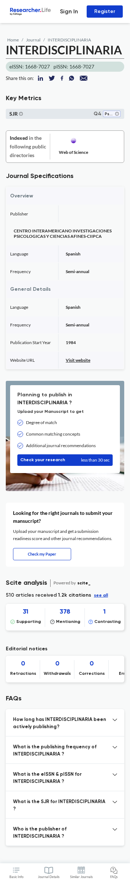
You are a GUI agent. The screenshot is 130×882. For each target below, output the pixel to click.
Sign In (69, 11)
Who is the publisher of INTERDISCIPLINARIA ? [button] (39, 833)
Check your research (65, 460)
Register (104, 11)
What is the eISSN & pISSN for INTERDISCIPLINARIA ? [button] (47, 778)
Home (13, 40)
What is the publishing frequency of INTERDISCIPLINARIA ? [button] (54, 751)
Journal (33, 40)
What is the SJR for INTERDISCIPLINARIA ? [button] (59, 805)
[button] (117, 114)
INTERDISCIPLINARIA (69, 40)
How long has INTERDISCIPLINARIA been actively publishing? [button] (59, 723)
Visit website (78, 360)
